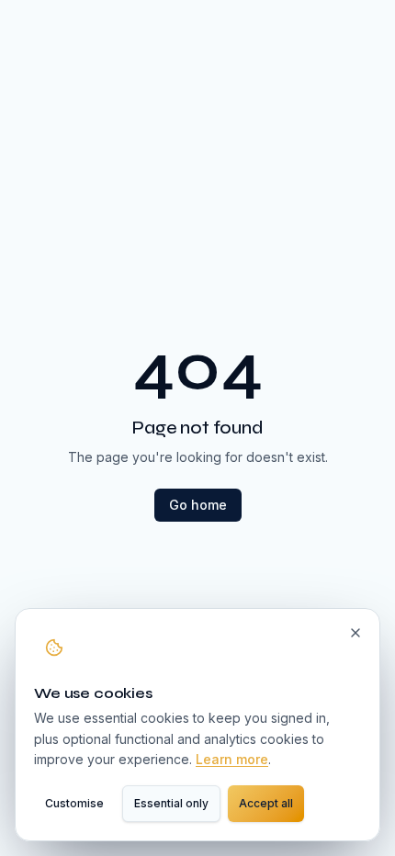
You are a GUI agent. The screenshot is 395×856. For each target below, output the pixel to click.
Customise (74, 803)
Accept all (266, 803)
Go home (198, 504)
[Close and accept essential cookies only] (355, 633)
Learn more (232, 759)
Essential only (171, 803)
